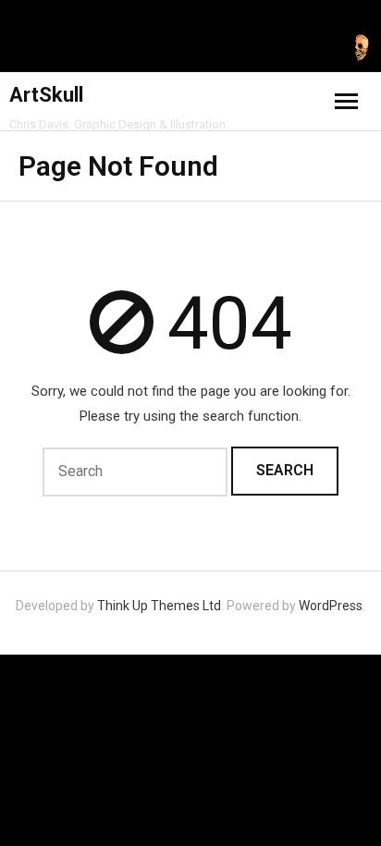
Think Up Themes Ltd (159, 605)
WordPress (331, 605)
